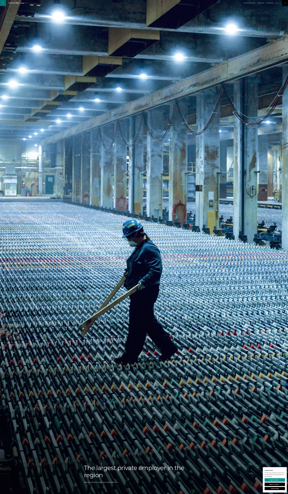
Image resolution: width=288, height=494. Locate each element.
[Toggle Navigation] (3, 3)
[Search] (285, 3)
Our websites (269, 3)
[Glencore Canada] (16, 3)
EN (276, 3)
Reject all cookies (273, 484)
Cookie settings (275, 488)
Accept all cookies (274, 480)
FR (279, 3)
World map (261, 3)
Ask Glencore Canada (249, 3)
